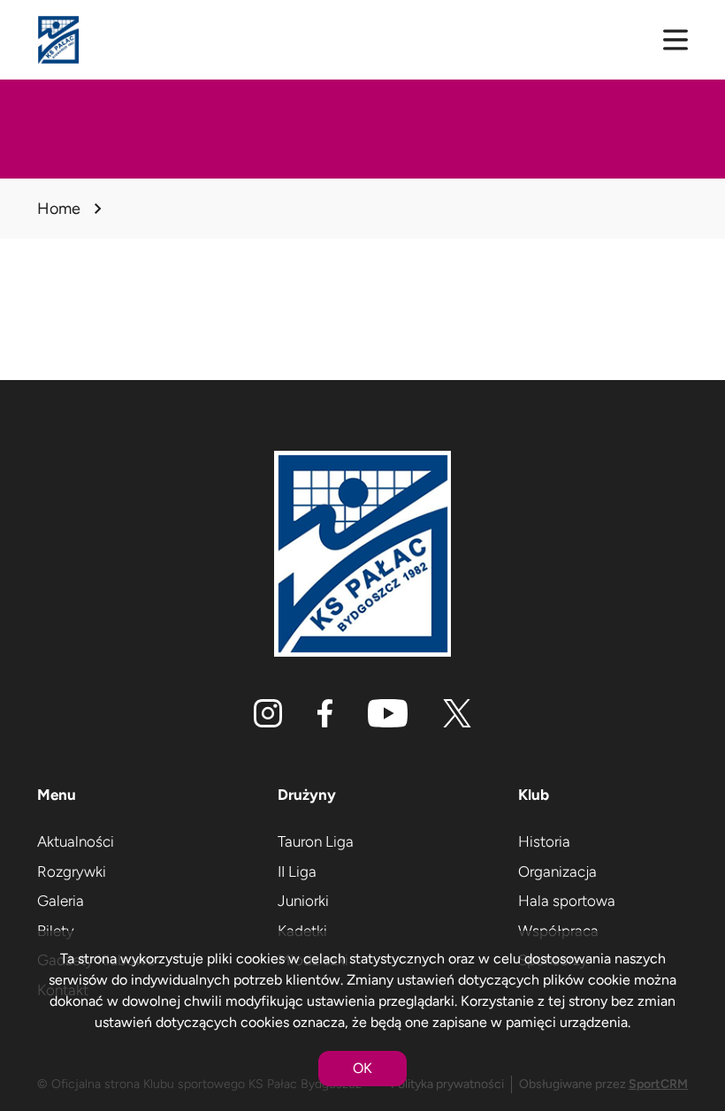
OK (362, 1068)
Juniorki (303, 900)
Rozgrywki (71, 871)
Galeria (60, 900)
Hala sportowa (566, 900)
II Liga (297, 871)
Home (58, 208)
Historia (544, 841)
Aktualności (75, 841)
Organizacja (557, 871)
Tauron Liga (316, 841)
